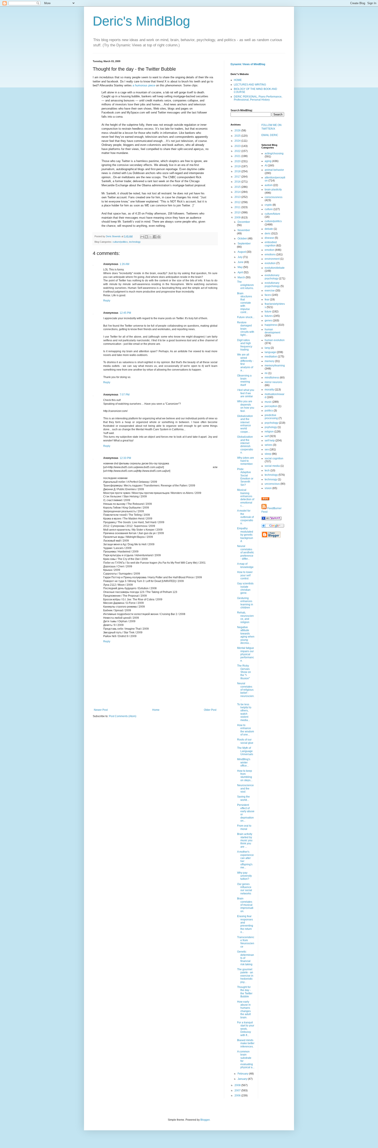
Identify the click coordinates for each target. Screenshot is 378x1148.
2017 (237, 176)
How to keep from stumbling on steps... (244, 775)
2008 (237, 1085)
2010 (237, 212)
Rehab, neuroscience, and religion (245, 617)
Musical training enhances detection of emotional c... (245, 497)
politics (269, 410)
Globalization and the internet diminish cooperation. (245, 444)
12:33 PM (125, 458)
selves (268, 444)
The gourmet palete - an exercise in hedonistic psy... (245, 976)
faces (268, 294)
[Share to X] (150, 237)
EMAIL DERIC (269, 135)
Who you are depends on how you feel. (245, 406)
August (242, 251)
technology (135, 241)
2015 (237, 186)
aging (268, 161)
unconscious (272, 483)
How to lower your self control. (245, 575)
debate (269, 228)
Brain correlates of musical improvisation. (245, 905)
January (243, 1078)
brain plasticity (273, 189)
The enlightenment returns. (245, 285)
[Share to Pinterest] (159, 237)
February (243, 1073)
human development (272, 331)
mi (266, 373)
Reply (106, 300)
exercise (270, 290)
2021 (237, 156)
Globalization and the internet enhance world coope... (245, 424)
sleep (268, 453)
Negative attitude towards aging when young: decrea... (245, 635)
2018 (237, 171)
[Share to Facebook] (154, 237)
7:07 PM (125, 394)
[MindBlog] (271, 519)
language (270, 352)
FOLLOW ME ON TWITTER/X (271, 127)
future (268, 311)
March (242, 277)
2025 (237, 135)
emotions (270, 254)
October (243, 238)
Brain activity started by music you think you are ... (244, 840)
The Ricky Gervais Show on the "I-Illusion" (244, 672)
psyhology (271, 427)
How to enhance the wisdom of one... (245, 730)
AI (266, 165)
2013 (237, 197)
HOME (238, 80)
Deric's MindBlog (141, 21)
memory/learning (275, 365)
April (241, 272)
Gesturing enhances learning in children (245, 603)
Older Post (210, 709)
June (241, 262)
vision (268, 488)
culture (269, 209)
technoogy (271, 479)
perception (271, 406)
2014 (237, 191)
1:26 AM (124, 264)
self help (270, 440)
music (268, 401)
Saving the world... (243, 798)
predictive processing (271, 417)
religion (269, 431)
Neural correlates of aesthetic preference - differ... (245, 552)
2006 (237, 1095)
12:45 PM (125, 312)
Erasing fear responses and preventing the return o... (245, 924)
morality (269, 389)
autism (269, 185)
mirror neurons (273, 382)
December (244, 221)
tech (267, 470)
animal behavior (274, 169)
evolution (270, 263)
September (244, 243)
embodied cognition (271, 244)
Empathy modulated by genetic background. (245, 535)
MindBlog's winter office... (243, 762)
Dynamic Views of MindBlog (248, 64)
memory (269, 361)
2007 (237, 1090)
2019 (237, 166)
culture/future (272, 213)
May (240, 267)
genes (268, 320)
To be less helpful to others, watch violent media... (244, 712)
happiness (271, 324)
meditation (271, 356)
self (267, 436)
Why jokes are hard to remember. (245, 461)
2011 (237, 207)
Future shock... (245, 317)
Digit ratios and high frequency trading (244, 345)
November (244, 230)
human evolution (275, 340)
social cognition (274, 458)
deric (268, 233)
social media (272, 465)
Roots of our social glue (245, 741)
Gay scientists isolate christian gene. (245, 588)
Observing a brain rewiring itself (244, 380)
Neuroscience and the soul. (245, 788)
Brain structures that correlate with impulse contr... (244, 303)
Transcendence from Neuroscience (245, 942)
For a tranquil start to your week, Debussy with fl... (245, 1029)
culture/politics (120, 241)
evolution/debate (275, 267)
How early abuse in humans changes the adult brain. (244, 1009)
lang (267, 347)
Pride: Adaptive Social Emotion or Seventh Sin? (245, 477)
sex (267, 449)
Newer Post (101, 709)
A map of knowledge (245, 565)
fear (267, 299)
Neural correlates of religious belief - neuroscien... (245, 691)
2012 (237, 202)
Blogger (205, 1119)
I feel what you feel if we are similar (245, 393)
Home (155, 709)
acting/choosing (274, 153)
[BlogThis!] (146, 237)
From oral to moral (244, 827)
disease (269, 237)
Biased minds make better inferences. (245, 1043)
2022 (237, 151)
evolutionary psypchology (272, 284)
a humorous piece (144, 85)
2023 (237, 146)
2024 (237, 140)
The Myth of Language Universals (245, 751)
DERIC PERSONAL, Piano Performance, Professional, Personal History (258, 98)
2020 (237, 161)
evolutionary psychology (272, 277)
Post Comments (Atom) (122, 716)
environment (272, 258)
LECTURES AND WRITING (250, 84)
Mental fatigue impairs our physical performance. (245, 654)
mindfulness (272, 377)
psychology (271, 422)
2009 (237, 217)
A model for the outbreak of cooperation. (245, 517)
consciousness (273, 197)
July (240, 257)
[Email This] (142, 237)
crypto (268, 204)
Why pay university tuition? (244, 876)
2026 (237, 130)
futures (269, 315)
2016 (237, 181)
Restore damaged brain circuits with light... (245, 329)
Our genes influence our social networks (244, 889)
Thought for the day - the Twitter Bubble (244, 992)
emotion (269, 249)
